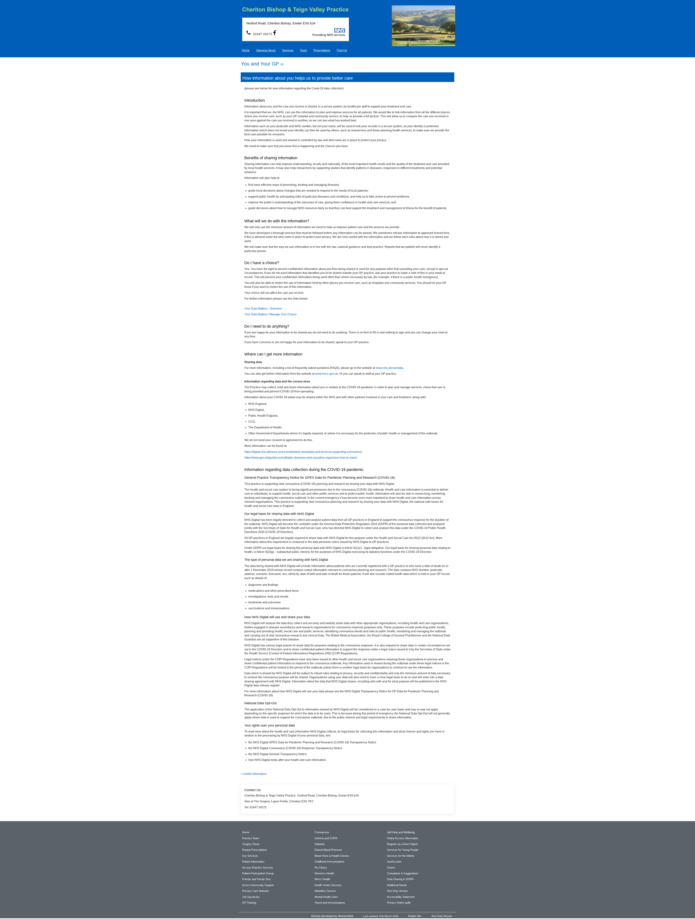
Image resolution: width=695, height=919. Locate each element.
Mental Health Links (326, 896)
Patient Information (253, 861)
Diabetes (320, 844)
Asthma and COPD (326, 838)
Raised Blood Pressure (328, 849)
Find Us (342, 50)
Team (303, 50)
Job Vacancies (251, 896)
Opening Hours (266, 50)
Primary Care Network (255, 890)
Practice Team (250, 838)
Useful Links (394, 861)
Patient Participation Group (258, 873)
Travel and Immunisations (330, 902)
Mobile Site (414, 916)
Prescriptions (321, 50)
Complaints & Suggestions (402, 873)
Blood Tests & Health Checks (332, 855)
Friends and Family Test (256, 879)
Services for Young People (402, 849)
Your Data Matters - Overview (263, 308)
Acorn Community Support (258, 885)
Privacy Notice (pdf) (398, 902)
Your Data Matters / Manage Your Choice (270, 314)
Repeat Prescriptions (254, 849)
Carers (391, 867)
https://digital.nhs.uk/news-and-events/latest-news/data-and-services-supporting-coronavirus (303, 451)
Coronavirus (322, 832)
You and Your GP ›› (262, 64)
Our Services (250, 855)
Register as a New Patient (402, 844)
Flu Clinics (321, 867)
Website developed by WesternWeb (332, 916)
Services (287, 50)
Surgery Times (251, 844)
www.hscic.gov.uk (326, 373)
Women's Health (324, 873)
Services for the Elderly (400, 855)
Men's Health (322, 879)
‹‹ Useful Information (254, 773)
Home (246, 50)
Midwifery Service (325, 890)
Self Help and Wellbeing (401, 832)
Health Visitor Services (328, 885)
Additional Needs (397, 885)
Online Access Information (402, 838)
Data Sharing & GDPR (400, 879)
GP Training (249, 902)
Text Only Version (397, 890)
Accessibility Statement (401, 896)
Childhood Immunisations (329, 861)
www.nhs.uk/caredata (389, 367)
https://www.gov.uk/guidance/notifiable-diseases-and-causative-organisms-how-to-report (300, 457)
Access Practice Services (257, 867)
